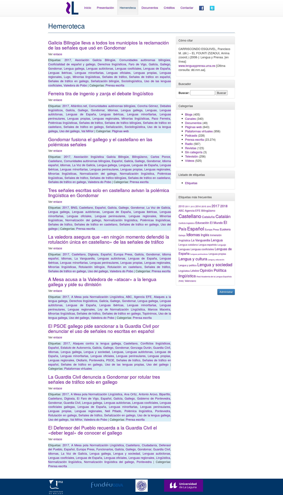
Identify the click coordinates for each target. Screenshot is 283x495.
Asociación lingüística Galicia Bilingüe (101, 156)
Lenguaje (221, 244)
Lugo (67, 77)
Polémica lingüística (138, 411)
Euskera (225, 229)
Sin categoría (193, 152)
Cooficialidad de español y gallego (71, 64)
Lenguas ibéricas (60, 72)
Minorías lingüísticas (86, 77)
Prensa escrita (114, 85)
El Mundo (216, 222)
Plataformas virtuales (78, 368)
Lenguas (151, 110)
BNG (74, 207)
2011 (187, 206)
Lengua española (208, 244)
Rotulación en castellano (124, 267)
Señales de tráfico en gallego (68, 81)
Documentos (150, 7)
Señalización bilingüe (105, 81)
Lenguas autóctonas (99, 68)
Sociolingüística (131, 81)
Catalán (223, 216)
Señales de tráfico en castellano (149, 178)
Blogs (188, 114)
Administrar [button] (226, 292)
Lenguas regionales (106, 118)
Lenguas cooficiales (128, 68)
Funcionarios (104, 449)
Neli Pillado (113, 411)
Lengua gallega (74, 68)
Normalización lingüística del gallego (109, 462)
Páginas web (120, 131)
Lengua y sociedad (97, 352)
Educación (202, 222)
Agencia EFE (143, 296)
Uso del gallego (69, 131)
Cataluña (208, 216)
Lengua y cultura (193, 258)
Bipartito (164, 394)
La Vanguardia (85, 258)
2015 (203, 206)
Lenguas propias (145, 72)
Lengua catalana (188, 244)
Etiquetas (191, 183)
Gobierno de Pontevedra (153, 398)
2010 (181, 206)
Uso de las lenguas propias (124, 364)
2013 (193, 206)
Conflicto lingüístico (187, 223)
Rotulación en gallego (62, 415)
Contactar (186, 7)
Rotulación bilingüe (92, 267)
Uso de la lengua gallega (153, 415)
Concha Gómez (147, 106)
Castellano (55, 161)
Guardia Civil (161, 347)
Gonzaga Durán (141, 347)
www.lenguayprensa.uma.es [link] (197, 65)
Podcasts (191, 135)
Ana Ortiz (130, 394)
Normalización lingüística (137, 173)
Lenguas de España (156, 68)
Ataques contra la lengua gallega (97, 343)
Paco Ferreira (161, 118)
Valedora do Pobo (75, 85)
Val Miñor (87, 131)
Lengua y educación (216, 259)
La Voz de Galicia (83, 165)
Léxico (194, 270)
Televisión (191, 156)
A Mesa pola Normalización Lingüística (97, 296)
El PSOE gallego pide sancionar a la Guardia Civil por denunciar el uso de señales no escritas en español (103, 328)
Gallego (165, 64)
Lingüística (163, 457)
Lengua (217, 239)
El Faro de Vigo (88, 398)
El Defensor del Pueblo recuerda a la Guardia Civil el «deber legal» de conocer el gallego (102, 430)
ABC (129, 296)
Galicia (153, 64)
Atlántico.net (79, 106)
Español (117, 161)
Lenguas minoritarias (89, 72)
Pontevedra (96, 360)
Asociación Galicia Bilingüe (95, 60)
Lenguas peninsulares (104, 169)
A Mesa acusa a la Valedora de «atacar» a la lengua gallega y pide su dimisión (102, 281)
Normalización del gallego (98, 173)
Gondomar (55, 68)
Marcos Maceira (159, 309)
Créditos (169, 7)
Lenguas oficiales (118, 72)
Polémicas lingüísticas (62, 122)
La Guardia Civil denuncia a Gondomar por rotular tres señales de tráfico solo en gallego (104, 379)
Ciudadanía (149, 445)
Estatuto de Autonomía (76, 347)
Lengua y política (188, 265)
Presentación (105, 7)
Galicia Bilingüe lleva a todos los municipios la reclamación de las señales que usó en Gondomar (108, 45)
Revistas (190, 148)
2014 (198, 206)
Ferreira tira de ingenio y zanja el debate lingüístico (100, 93)
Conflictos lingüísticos (155, 343)
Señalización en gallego (120, 415)
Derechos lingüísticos (112, 64)
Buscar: (184, 93)
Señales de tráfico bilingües (123, 122)
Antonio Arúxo (148, 394)
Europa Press (123, 254)
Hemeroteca (128, 7)
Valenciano (190, 280)
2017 (68, 60)
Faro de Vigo (138, 64)
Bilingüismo (139, 156)
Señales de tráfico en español (149, 77)
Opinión (206, 270)
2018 (223, 205)
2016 (209, 206)
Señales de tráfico (114, 77)
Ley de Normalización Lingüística (121, 309)
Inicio (87, 7)
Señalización (114, 127)
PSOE (110, 360)
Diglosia (93, 254)
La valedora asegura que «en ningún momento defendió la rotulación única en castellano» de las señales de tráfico (108, 239)
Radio (189, 144)
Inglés (205, 235)
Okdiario (81, 360)
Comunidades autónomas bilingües (144, 60)
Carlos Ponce (160, 156)
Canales (190, 118)
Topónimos (149, 313)
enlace (57, 54)
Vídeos (189, 160)
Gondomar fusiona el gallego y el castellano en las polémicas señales (100, 142)
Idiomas (113, 110)
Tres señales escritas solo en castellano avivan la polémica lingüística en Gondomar (108, 192)
